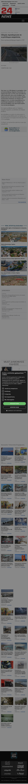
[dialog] (14, 392)
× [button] (24, 372)
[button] (14, 410)
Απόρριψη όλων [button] (14, 407)
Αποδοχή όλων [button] (14, 403)
